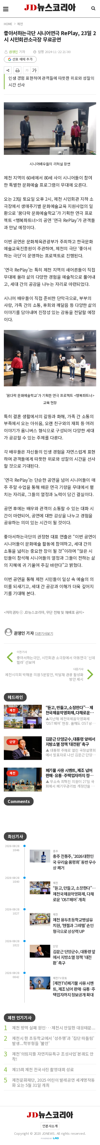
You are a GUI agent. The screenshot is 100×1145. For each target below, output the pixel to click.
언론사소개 (49, 1125)
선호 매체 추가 (22, 59)
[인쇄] (17, 70)
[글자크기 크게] (34, 70)
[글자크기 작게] (27, 70)
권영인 (13, 51)
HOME (8, 24)
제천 (20, 24)
